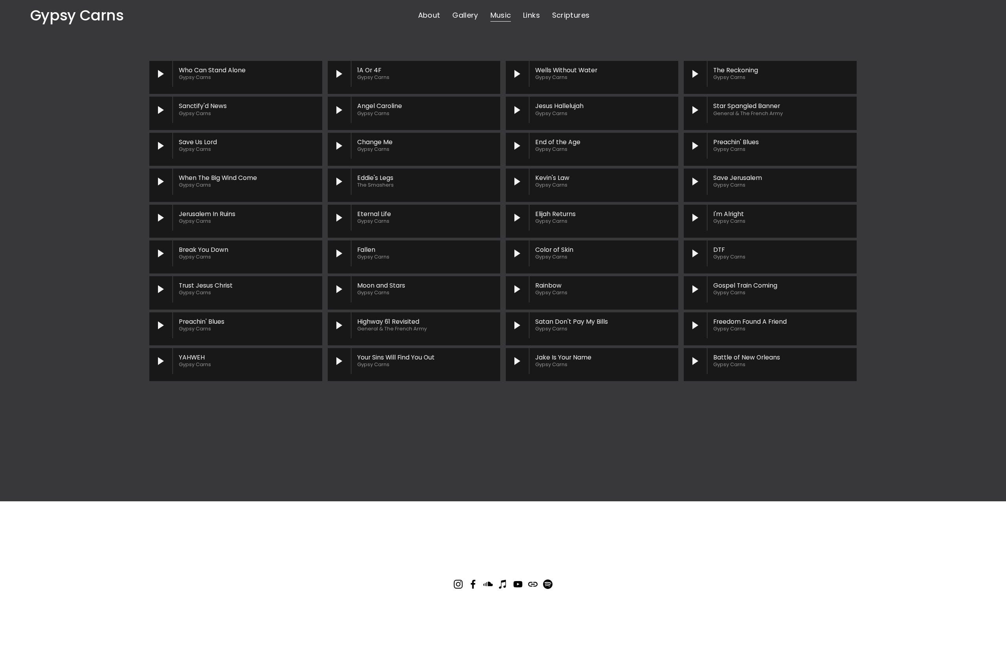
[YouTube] (518, 584)
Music (500, 15)
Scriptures (571, 15)
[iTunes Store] (503, 584)
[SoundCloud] (488, 584)
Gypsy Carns (77, 15)
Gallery (465, 15)
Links (531, 15)
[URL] (533, 584)
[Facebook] (473, 584)
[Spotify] (548, 584)
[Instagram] (458, 584)
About (429, 15)
